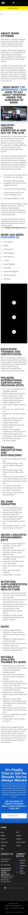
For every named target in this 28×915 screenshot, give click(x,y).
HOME (3, 827)
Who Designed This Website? (14, 912)
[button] (14, 113)
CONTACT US (7, 854)
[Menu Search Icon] (3, 2)
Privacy (7, 908)
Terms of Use (14, 908)
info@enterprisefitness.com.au (16, 228)
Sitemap (22, 908)
